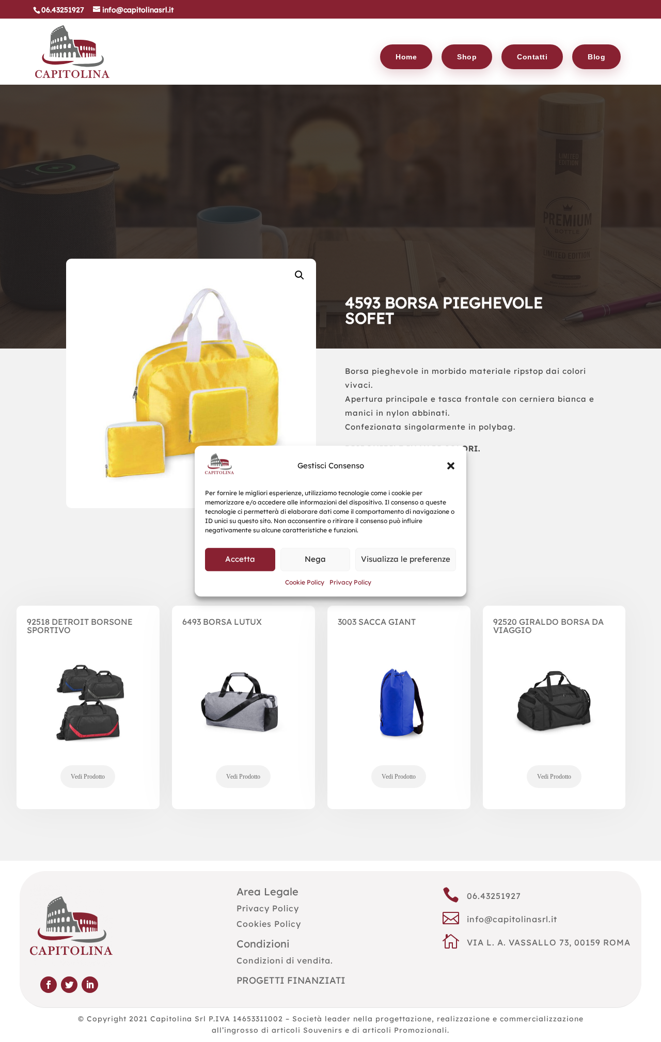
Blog (596, 57)
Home (406, 57)
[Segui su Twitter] (69, 984)
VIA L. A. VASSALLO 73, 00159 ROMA (549, 942)
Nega (315, 559)
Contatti (532, 57)
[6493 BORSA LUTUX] (243, 720)
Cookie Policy (304, 582)
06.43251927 (494, 896)
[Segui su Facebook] (48, 984)
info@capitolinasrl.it (512, 919)
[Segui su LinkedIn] (90, 984)
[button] (451, 466)
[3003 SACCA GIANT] (398, 720)
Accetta (240, 559)
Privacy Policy (350, 582)
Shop (467, 57)
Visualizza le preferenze (405, 559)
